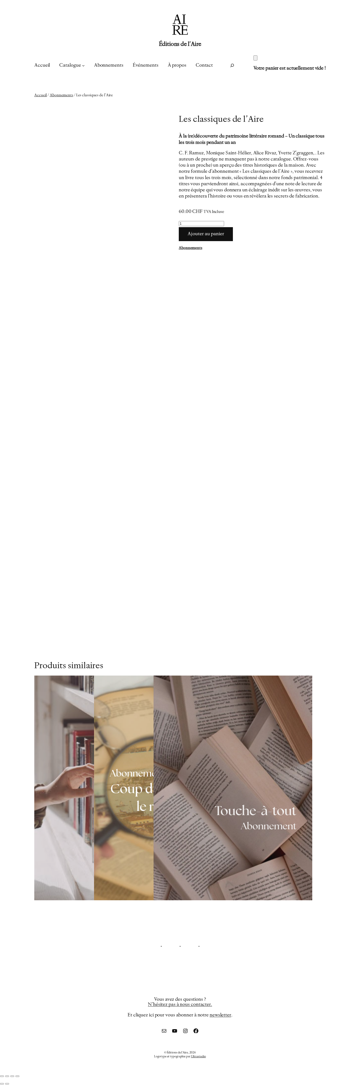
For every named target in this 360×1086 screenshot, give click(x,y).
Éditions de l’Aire (180, 44)
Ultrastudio (198, 1056)
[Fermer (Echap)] (17, 1076)
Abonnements (61, 95)
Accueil (40, 95)
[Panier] (255, 58)
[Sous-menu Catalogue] (83, 65)
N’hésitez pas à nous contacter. (180, 1004)
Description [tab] (59, 574)
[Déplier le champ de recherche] (232, 65)
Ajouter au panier (206, 234)
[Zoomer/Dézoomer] (2, 1076)
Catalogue (70, 65)
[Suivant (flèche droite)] (7, 1084)
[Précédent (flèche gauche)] (2, 1084)
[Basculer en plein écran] (7, 1076)
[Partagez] (12, 1076)
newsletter (220, 1015)
